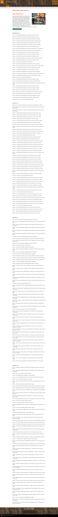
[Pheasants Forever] (2, 2)
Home (1, 7)
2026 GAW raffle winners (5, 7)
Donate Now (54, 3)
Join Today (54, 1)
